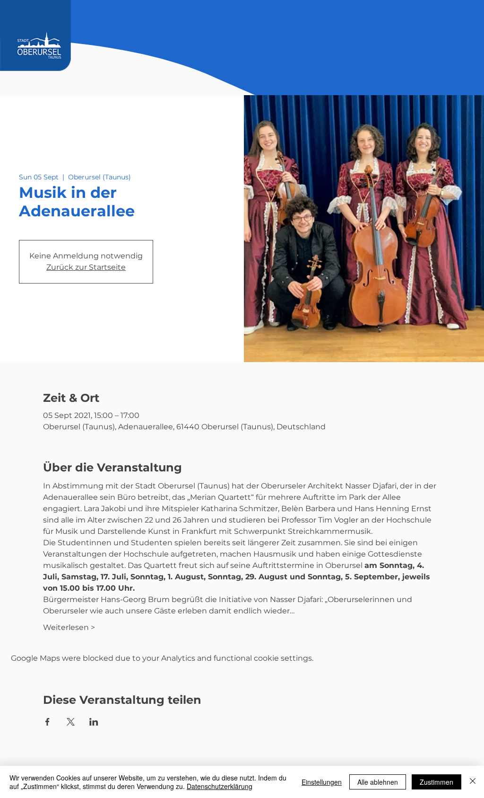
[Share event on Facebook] (47, 722)
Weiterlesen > (69, 627)
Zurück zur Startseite (86, 267)
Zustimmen (436, 782)
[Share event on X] (70, 722)
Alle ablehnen (377, 782)
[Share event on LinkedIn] (93, 722)
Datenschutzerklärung (219, 786)
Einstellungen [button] (322, 782)
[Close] (472, 781)
